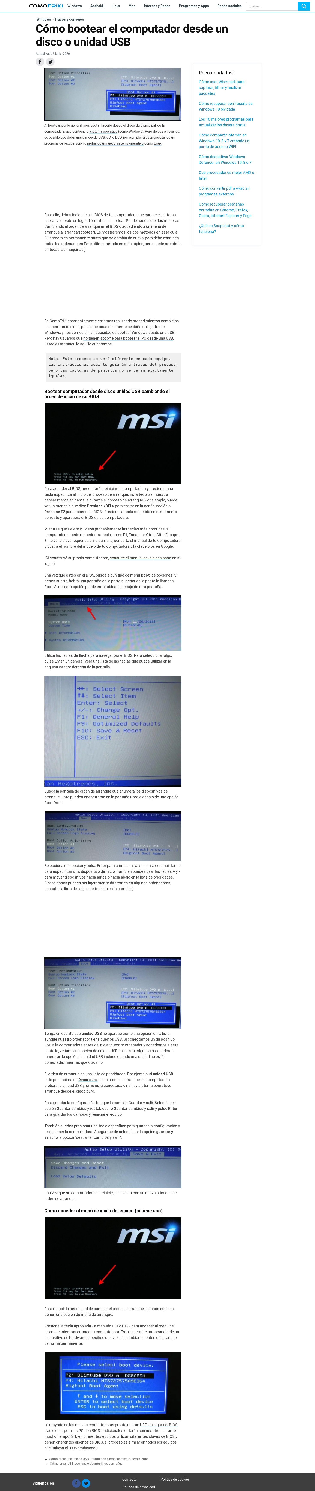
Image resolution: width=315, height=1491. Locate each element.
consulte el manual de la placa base (140, 558)
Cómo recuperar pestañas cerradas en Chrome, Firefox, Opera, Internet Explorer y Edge (225, 210)
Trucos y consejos (68, 19)
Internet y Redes (157, 6)
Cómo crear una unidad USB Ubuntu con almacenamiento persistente (98, 1459)
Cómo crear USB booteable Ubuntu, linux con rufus (86, 1464)
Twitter (50, 62)
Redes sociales (230, 6)
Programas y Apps (194, 6)
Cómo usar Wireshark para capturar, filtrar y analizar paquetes (221, 88)
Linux (116, 6)
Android (96, 6)
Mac (132, 6)
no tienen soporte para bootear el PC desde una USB (128, 338)
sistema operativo (103, 131)
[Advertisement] (113, 182)
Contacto (129, 1479)
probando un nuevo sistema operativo (115, 143)
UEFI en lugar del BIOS (158, 1425)
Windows (75, 6)
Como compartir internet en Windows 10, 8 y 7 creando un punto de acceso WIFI (224, 141)
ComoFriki (46, 5)
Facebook (40, 62)
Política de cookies (175, 1479)
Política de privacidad (138, 1487)
